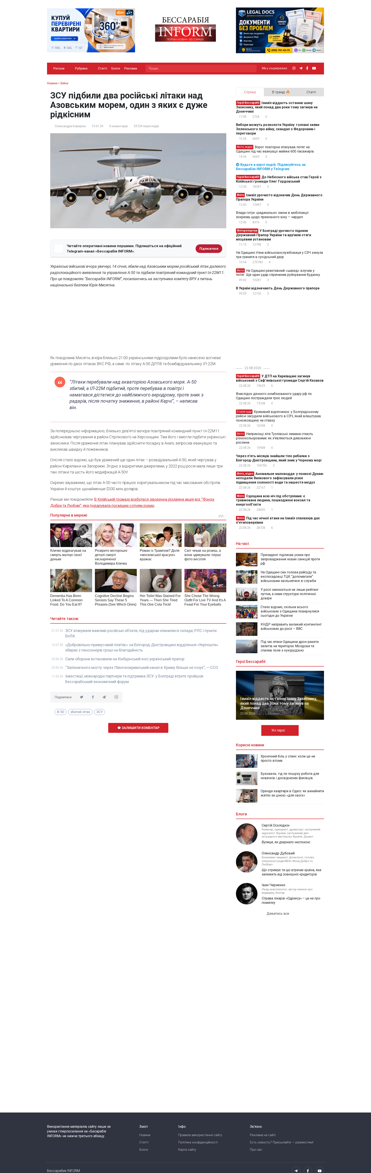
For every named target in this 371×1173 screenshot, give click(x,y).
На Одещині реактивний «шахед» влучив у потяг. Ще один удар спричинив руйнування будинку (278, 272)
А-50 (60, 712)
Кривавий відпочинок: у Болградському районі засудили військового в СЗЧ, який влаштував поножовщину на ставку (278, 416)
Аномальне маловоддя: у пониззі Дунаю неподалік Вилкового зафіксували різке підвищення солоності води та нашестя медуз (279, 478)
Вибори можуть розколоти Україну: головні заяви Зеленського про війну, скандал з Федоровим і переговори (277, 129)
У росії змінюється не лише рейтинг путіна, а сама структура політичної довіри (290, 594)
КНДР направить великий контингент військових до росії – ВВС (291, 626)
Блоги (115, 68)
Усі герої (278, 730)
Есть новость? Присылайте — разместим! (281, 1142)
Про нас (256, 1150)
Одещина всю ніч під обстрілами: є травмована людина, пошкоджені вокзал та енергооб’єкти (273, 500)
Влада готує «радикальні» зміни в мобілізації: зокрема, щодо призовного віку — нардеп (272, 215)
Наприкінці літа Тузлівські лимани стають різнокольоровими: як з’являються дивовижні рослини (274, 438)
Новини (144, 1135)
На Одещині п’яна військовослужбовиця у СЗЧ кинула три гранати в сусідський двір (279, 255)
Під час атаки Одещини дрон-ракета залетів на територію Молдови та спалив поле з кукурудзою (290, 646)
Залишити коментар (140, 728)
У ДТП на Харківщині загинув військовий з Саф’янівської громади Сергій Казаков (280, 378)
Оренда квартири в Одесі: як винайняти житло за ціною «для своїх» (292, 793)
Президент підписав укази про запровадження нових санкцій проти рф (290, 559)
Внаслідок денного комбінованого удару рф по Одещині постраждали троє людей (274, 396)
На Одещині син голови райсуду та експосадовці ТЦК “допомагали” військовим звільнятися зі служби (288, 576)
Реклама (130, 68)
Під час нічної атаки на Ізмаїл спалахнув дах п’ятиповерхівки (278, 520)
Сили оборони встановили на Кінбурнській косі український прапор (124, 659)
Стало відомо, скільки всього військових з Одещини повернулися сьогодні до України (290, 611)
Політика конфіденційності (198, 1142)
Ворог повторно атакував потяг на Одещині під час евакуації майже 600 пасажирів (275, 149)
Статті (102, 68)
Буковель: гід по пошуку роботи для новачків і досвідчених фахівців (290, 776)
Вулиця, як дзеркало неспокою (286, 842)
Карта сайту (187, 1150)
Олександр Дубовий (278, 853)
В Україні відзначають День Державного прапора (277, 288)
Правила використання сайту (200, 1135)
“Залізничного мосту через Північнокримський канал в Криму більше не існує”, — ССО (141, 667)
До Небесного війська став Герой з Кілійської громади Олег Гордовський (278, 179)
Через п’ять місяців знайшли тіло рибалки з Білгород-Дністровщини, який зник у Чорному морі (278, 458)
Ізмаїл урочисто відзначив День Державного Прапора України (279, 197)
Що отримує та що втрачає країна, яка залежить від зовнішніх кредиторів (291, 872)
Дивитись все (278, 913)
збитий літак (80, 712)
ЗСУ (99, 712)
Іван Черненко (273, 885)
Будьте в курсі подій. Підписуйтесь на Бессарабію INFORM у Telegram (271, 167)
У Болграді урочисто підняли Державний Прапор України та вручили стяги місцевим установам (273, 235)
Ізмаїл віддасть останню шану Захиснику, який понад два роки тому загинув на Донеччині (277, 107)
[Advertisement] (138, 323)
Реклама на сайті (263, 1135)
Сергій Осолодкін (275, 825)
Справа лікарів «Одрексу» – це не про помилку (291, 900)
